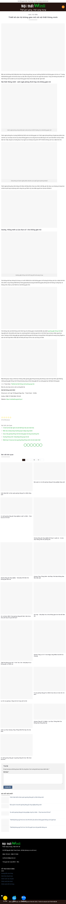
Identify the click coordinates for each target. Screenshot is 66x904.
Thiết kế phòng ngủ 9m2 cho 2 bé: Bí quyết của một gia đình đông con (28, 827)
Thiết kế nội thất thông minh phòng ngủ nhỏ (22, 384)
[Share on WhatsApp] (25, 445)
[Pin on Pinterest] (37, 445)
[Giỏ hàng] (63, 7)
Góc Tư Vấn (33, 14)
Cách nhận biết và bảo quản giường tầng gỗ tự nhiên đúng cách (27, 797)
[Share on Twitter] (31, 445)
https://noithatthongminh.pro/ (14, 399)
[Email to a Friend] (34, 445)
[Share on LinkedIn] (40, 445)
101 (38, 459)
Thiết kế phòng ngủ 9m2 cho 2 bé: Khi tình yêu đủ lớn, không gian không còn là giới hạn (33, 819)
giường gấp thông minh (54, 331)
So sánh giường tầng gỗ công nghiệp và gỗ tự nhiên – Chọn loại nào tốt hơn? (30, 812)
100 (34, 459)
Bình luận (6, 772)
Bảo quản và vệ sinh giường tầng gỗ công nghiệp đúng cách (26, 804)
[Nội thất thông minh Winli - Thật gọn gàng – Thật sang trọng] (33, 7)
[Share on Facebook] (28, 445)
